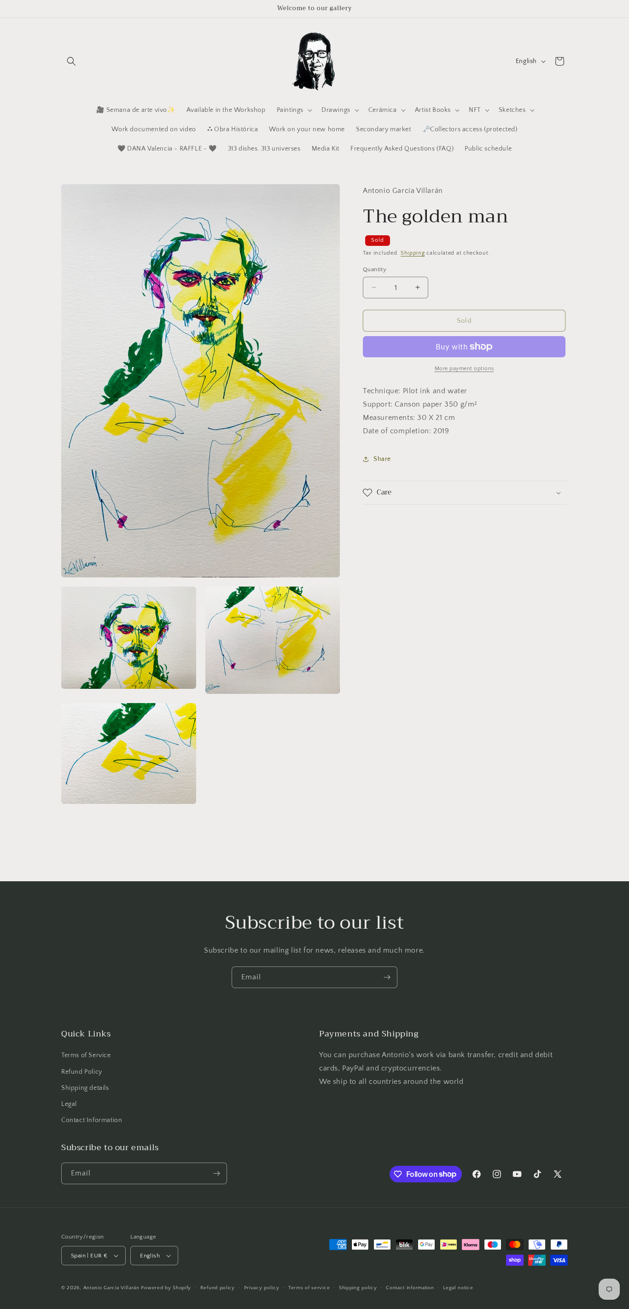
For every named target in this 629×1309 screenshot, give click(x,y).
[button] (71, 61)
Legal (69, 1104)
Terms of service (309, 1288)
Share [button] (382, 458)
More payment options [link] (464, 369)
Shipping (413, 253)
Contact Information (91, 1120)
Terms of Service (86, 1055)
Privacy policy (262, 1288)
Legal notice (458, 1288)
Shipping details (85, 1088)
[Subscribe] (387, 977)
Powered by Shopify (166, 1288)
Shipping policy (358, 1288)
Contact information (410, 1288)
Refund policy (217, 1288)
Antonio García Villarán (111, 1288)
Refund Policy (81, 1071)
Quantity (374, 269)
